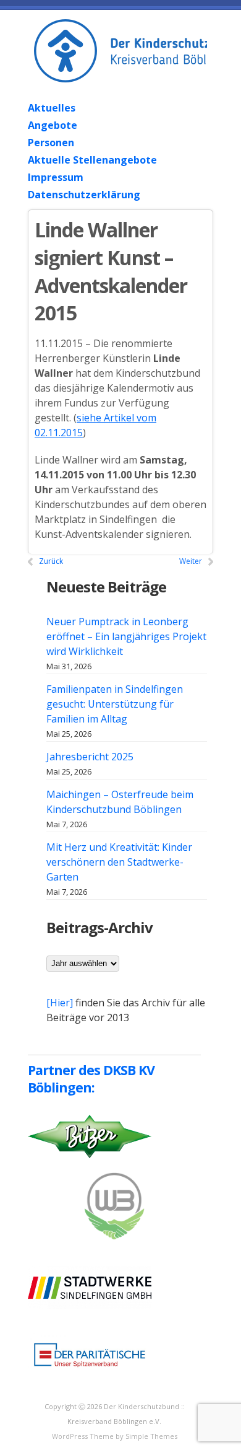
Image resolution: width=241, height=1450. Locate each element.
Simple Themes (151, 1436)
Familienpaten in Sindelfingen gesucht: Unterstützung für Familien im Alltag (114, 704)
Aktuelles (51, 108)
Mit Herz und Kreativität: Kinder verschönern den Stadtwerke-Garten (119, 862)
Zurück (51, 561)
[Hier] (59, 1002)
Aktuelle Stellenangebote (92, 160)
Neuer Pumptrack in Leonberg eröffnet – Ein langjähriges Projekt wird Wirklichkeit (126, 636)
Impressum (55, 177)
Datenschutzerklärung (84, 194)
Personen (51, 142)
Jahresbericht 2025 (89, 756)
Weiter (190, 561)
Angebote (52, 125)
